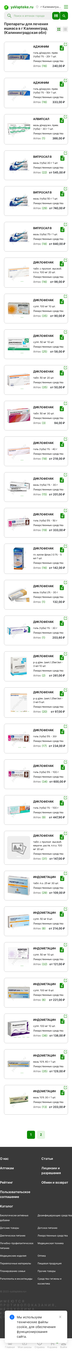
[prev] (10, 56)
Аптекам (7, 1168)
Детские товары (9, 1227)
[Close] (60, 1317)
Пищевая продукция (50, 1263)
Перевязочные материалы (15, 1263)
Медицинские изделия (13, 1255)
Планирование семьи (12, 1271)
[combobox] (31, 16)
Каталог (6, 1206)
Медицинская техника (51, 1243)
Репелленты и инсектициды (16, 1278)
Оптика (42, 1255)
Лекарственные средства (53, 1235)
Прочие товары (47, 1271)
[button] (56, 16)
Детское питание (47, 1227)
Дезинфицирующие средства (55, 1215)
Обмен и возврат (54, 1182)
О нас (4, 1159)
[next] (27, 56)
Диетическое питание (12, 1235)
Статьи (47, 1159)
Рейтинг (6, 1182)
